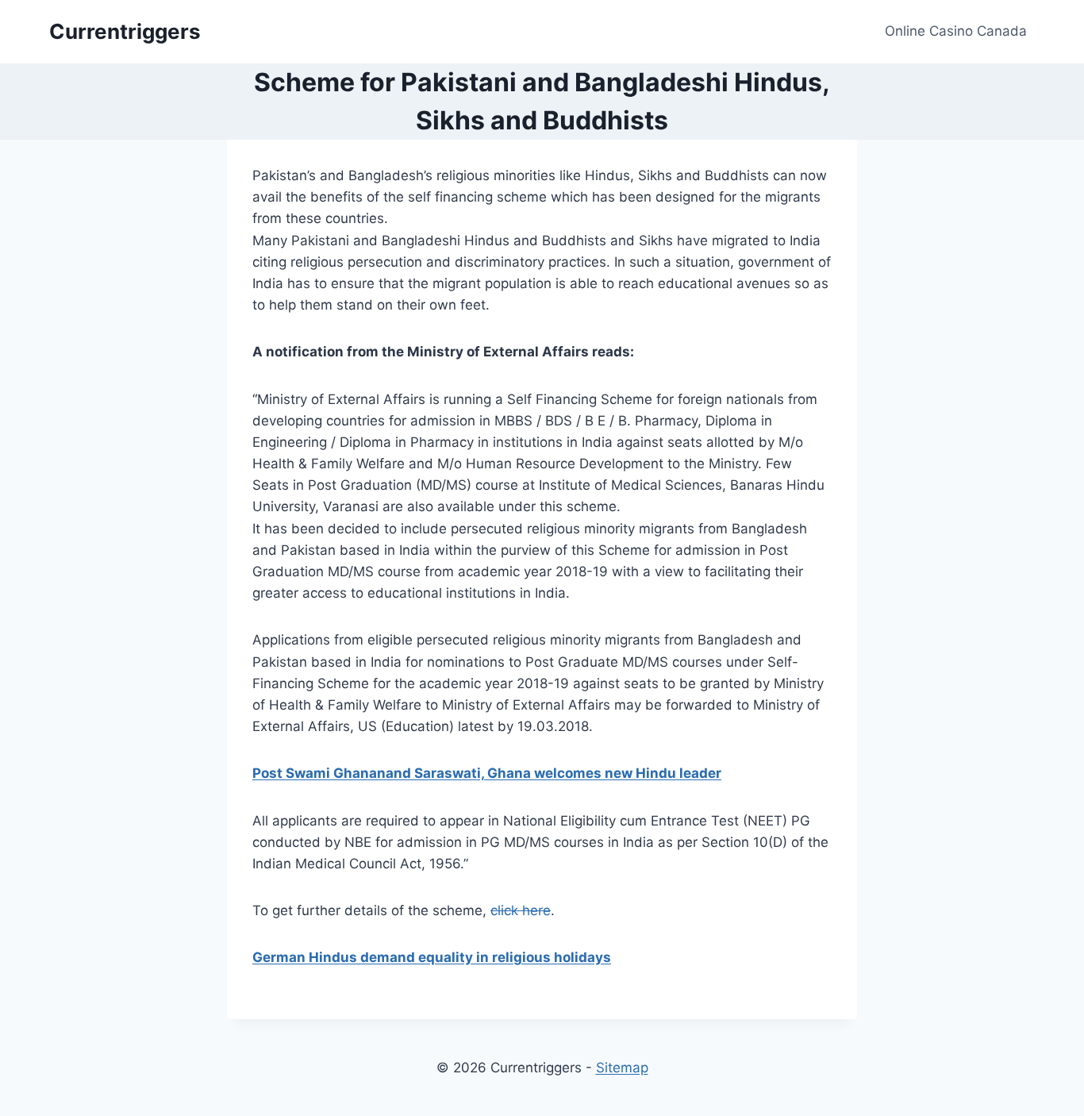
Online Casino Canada (956, 31)
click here (520, 910)
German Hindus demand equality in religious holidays (431, 957)
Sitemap (622, 1068)
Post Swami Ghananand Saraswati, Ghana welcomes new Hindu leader (486, 773)
